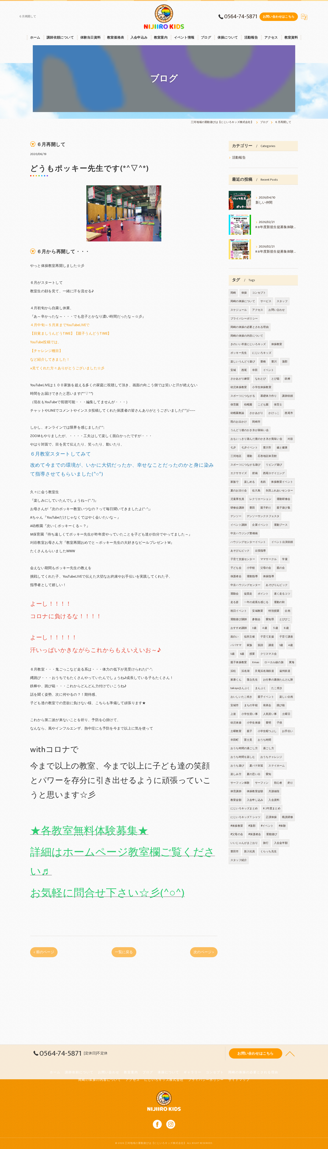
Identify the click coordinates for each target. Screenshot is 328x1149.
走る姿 (234, 602)
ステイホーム (276, 765)
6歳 (242, 654)
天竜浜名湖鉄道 (264, 671)
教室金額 (235, 800)
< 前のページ (43, 952)
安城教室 (257, 611)
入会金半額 (281, 843)
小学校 (251, 568)
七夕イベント (249, 447)
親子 (249, 731)
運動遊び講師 (238, 619)
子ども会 (235, 568)
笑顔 (260, 645)
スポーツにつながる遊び (245, 464)
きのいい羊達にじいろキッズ (248, 344)
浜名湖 (245, 671)
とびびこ (284, 619)
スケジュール (238, 310)
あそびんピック (239, 550)
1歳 (281, 645)
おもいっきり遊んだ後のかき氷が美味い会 (256, 439)
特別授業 (273, 611)
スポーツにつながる (242, 396)
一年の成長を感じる (256, 602)
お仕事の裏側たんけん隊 (278, 679)
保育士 (278, 404)
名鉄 (263, 482)
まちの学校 (251, 705)
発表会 (267, 705)
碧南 (254, 473)
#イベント (267, 826)
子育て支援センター (242, 559)
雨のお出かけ (238, 421)
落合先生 (252, 679)
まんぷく (260, 688)
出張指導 (260, 550)
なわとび (260, 378)
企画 (287, 611)
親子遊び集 (283, 507)
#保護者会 (254, 834)
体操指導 (268, 576)
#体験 (282, 826)
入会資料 (273, 800)
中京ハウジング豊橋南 (244, 533)
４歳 (264, 628)
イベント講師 (238, 525)
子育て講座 (286, 636)
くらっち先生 (268, 851)
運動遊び (271, 834)
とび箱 (275, 378)
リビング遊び (274, 464)
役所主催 (249, 636)
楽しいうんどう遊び (242, 361)
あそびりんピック (277, 585)
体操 (244, 292)
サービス (265, 301)
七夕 (233, 447)
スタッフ (282, 301)
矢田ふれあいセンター (279, 490)
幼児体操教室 (238, 387)
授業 (252, 654)
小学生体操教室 (261, 387)
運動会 (234, 593)
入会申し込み (255, 800)
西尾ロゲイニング (274, 473)
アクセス (257, 310)
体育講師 (235, 791)
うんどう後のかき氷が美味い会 (249, 430)
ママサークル (268, 559)
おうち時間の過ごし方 (244, 748)
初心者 (278, 783)
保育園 (234, 404)
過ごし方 (268, 748)
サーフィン (262, 783)
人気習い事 (270, 714)
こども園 (263, 404)
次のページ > (203, 952)
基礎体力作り (268, 396)
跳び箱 (281, 705)
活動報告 (239, 157)
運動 (249, 456)
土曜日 (286, 714)
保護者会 (235, 576)
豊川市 (267, 447)
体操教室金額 (255, 791)
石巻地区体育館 (267, 456)
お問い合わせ (276, 310)
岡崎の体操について (242, 301)
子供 (279, 722)
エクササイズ (238, 473)
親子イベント (266, 697)
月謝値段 (273, 791)
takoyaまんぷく (240, 688)
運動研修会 (283, 499)
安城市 (234, 705)
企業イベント (260, 525)
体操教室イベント (282, 482)
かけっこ (273, 413)
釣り (290, 783)
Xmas (255, 662)
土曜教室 (235, 731)
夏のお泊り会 (238, 490)
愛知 (268, 774)
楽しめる (249, 482)
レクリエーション (260, 499)
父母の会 (265, 568)
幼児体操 (235, 722)
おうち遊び (237, 765)
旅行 (265, 843)
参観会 (256, 619)
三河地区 (235, 456)
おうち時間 (264, 740)
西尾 (244, 370)
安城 (233, 370)
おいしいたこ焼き (241, 697)
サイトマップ (239, 1079)
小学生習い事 (249, 714)
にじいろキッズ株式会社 (164, 1079)
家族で (234, 482)
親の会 (281, 568)
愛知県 (270, 619)
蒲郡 (284, 361)
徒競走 (248, 593)
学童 (284, 559)
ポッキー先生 (238, 353)
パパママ (235, 645)
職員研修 (287, 817)
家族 (249, 645)
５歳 (275, 628)
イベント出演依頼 (282, 542)
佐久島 (256, 490)
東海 (291, 662)
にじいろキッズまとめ (244, 808)
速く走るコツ (282, 593)
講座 (271, 645)
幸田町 (234, 740)
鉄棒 (287, 378)
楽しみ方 (235, 774)
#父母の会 (236, 834)
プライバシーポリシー (244, 318)
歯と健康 (282, 447)
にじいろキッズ (261, 353)
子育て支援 (267, 636)
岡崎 (233, 292)
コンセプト (259, 292)
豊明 (268, 722)
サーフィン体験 (239, 783)
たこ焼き (276, 688)
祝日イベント (238, 611)
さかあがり (256, 413)
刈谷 (290, 439)
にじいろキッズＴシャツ (245, 817)
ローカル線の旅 (273, 662)
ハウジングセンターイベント (248, 542)
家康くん (235, 679)
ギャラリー (192, 1072)
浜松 (233, 671)
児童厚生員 (237, 499)
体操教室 (276, 344)
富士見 (248, 740)
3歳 (254, 628)
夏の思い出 (253, 774)
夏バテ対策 (256, 765)
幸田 (254, 370)
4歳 (290, 645)
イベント (268, 370)
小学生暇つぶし (267, 731)
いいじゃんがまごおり (244, 843)
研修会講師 (237, 507)
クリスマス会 (268, 654)
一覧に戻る (124, 952)
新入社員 (249, 851)
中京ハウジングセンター (245, 585)
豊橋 (263, 361)
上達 (233, 714)
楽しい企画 (286, 697)
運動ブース (281, 525)
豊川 (274, 361)
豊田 (252, 507)
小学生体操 (253, 722)
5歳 (232, 654)
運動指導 (252, 576)
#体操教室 (236, 826)
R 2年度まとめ (271, 808)
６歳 (286, 628)
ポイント (263, 593)
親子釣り (265, 507)
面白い (234, 636)
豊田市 (234, 851)
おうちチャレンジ (271, 757)
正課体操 (271, 817)
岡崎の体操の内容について (246, 335)
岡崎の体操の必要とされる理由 (249, 327)
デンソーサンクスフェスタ (263, 516)
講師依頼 (287, 396)
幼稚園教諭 (237, 413)
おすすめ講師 (238, 628)
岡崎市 (256, 421)
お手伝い (287, 731)
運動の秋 (279, 602)
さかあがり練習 (239, 378)
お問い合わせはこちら (279, 16)
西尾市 (289, 413)
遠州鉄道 (284, 671)
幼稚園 (248, 404)
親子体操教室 (238, 662)
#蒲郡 (251, 826)
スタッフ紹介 (238, 860)
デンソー (235, 516)
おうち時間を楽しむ (242, 757)
